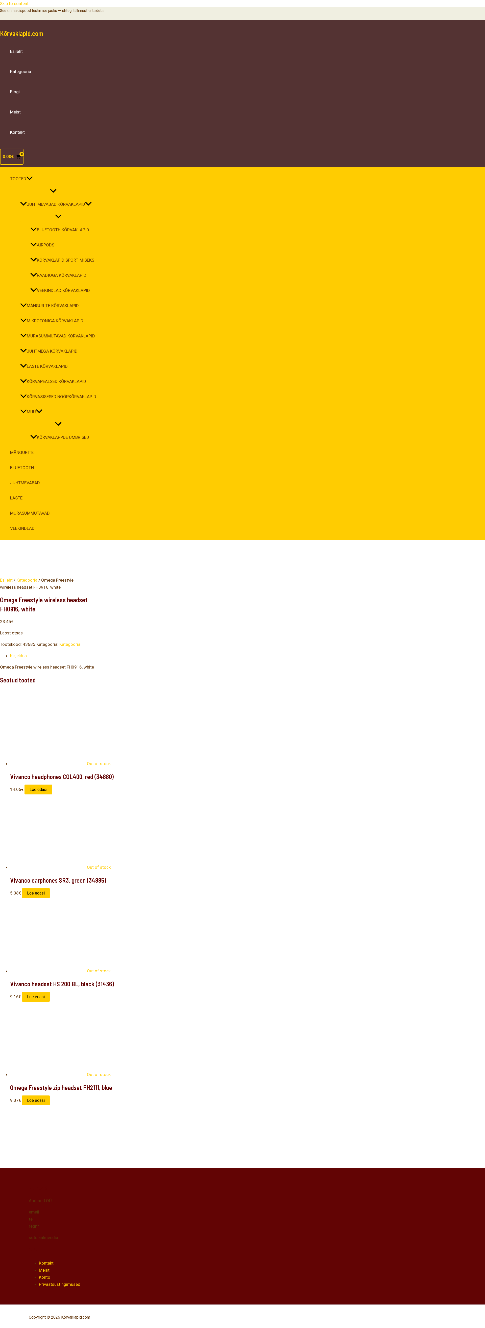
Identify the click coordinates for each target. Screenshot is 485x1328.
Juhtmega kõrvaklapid (52, 351)
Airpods (45, 244)
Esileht (16, 51)
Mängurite (22, 452)
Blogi (15, 91)
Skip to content (14, 3)
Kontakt (17, 132)
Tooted (18, 178)
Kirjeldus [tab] (18, 655)
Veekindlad (22, 528)
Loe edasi (38, 789)
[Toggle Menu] (53, 191)
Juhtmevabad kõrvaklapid (56, 204)
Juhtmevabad (25, 482)
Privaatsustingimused (59, 1284)
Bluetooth (22, 467)
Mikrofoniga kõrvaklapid (55, 320)
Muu (31, 411)
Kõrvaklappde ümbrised (63, 437)
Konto (44, 1277)
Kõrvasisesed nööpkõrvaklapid (61, 396)
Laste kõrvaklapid (47, 366)
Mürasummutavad (30, 513)
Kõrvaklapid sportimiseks (65, 260)
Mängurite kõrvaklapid (53, 305)
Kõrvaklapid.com (21, 33)
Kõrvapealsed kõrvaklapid (56, 381)
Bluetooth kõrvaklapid (63, 229)
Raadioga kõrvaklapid (61, 275)
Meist (15, 112)
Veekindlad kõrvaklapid (63, 290)
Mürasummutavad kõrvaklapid (61, 335)
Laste (16, 497)
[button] (29, 178)
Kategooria (20, 71)
